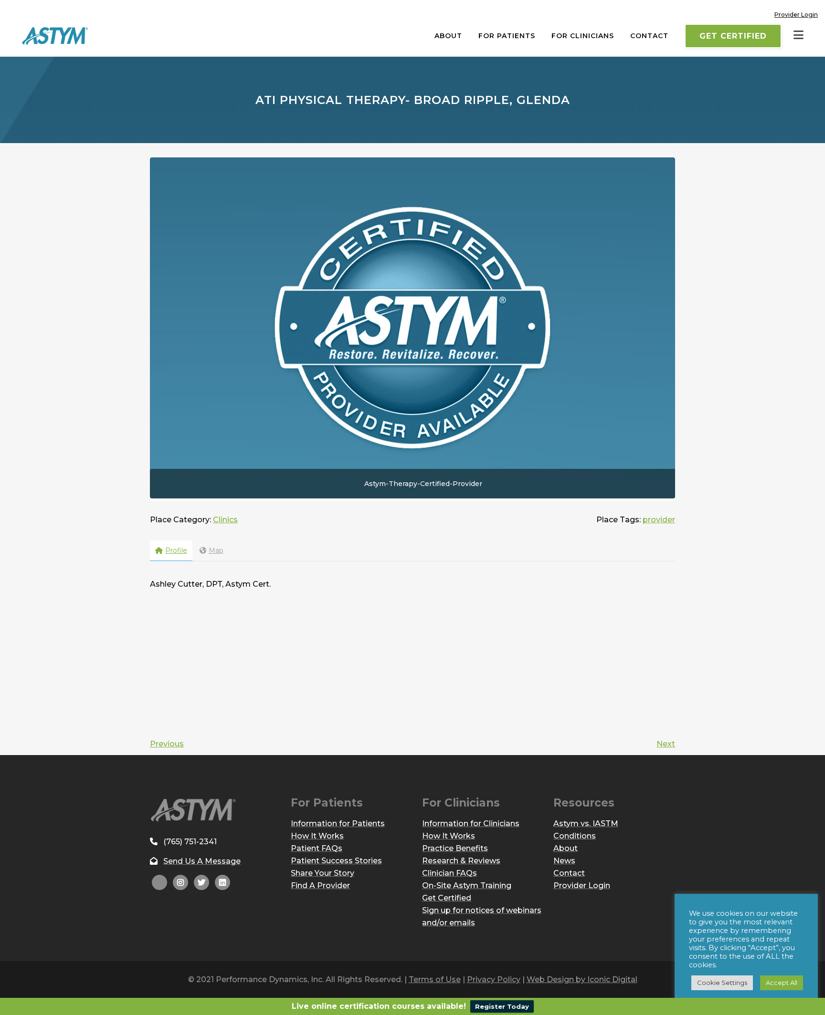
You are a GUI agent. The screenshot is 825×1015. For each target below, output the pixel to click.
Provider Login (796, 14)
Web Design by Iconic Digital (582, 979)
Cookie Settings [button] (722, 982)
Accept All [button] (781, 982)
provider (659, 519)
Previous (167, 743)
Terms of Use (435, 979)
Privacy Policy (493, 979)
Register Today (502, 1006)
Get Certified (733, 36)
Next (665, 743)
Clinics (225, 519)
